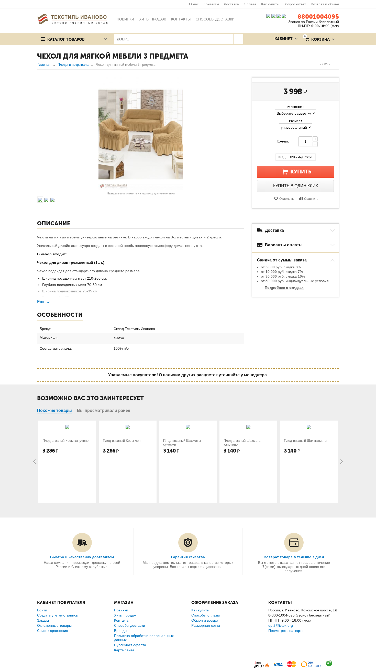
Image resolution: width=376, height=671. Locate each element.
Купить (301, 172)
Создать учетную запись (57, 615)
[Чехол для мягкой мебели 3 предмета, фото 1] (140, 133)
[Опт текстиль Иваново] (72, 19)
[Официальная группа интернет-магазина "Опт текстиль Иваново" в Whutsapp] (285, 16)
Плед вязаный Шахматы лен (306, 441)
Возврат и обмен (325, 4)
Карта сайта (124, 650)
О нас (194, 4)
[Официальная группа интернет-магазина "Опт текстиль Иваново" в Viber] (278, 16)
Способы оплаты (205, 615)
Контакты (211, 4)
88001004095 (318, 16)
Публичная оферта (130, 645)
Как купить (270, 4)
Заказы (43, 620)
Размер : (295, 121)
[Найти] (238, 39)
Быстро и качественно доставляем (82, 557)
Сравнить (311, 199)
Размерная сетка (205, 625)
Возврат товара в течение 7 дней (294, 557)
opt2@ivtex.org (280, 625)
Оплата (250, 4)
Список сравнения (52, 631)
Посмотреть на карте (286, 631)
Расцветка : (295, 107)
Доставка (231, 4)
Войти (42, 610)
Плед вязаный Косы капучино (65, 441)
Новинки (121, 610)
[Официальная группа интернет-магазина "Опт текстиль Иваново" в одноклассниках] (273, 16)
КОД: (282, 157)
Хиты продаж (125, 615)
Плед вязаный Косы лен (121, 441)
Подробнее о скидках (284, 287)
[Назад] (315, 64)
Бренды (120, 631)
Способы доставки (129, 625)
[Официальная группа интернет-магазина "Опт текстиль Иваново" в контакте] (268, 16)
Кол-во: (283, 141)
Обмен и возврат (205, 620)
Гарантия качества (188, 557)
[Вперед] (337, 64)
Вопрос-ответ (294, 4)
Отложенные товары (54, 625)
